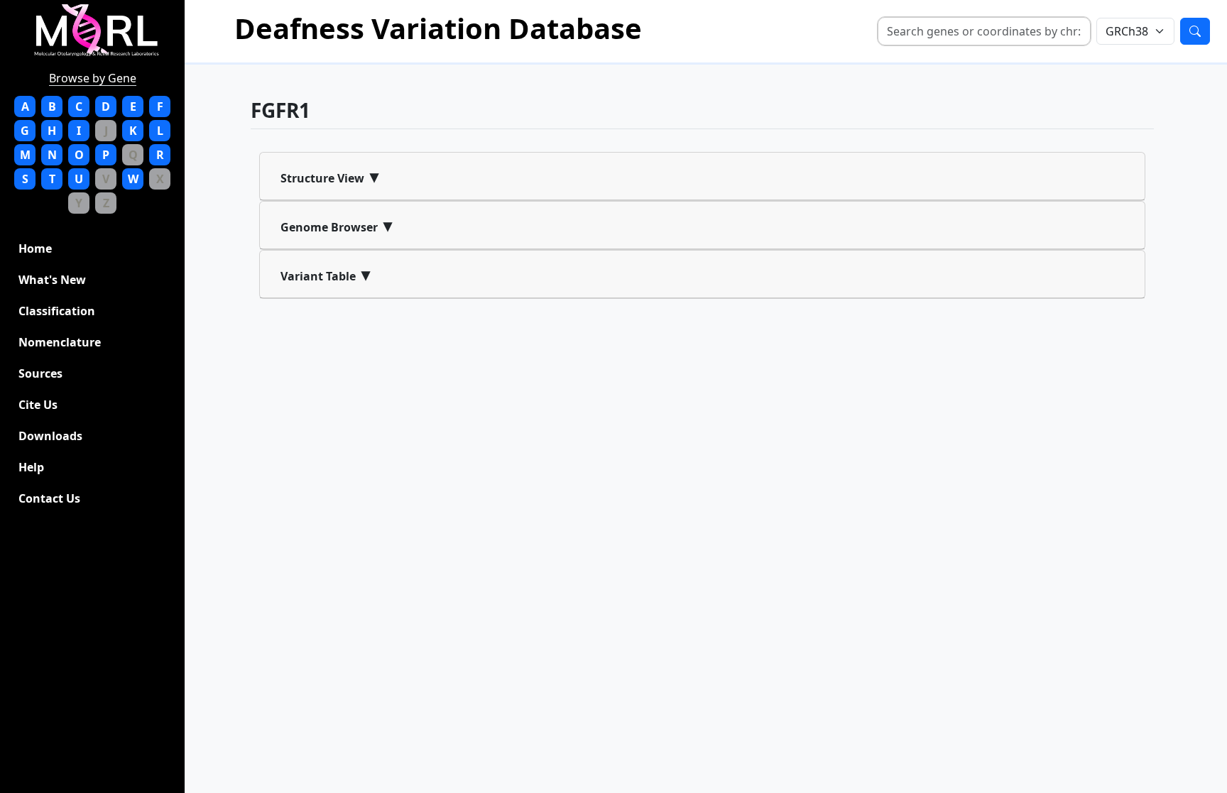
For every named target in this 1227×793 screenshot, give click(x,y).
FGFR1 (280, 110)
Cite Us (38, 404)
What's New (52, 280)
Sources (40, 373)
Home (35, 248)
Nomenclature (59, 342)
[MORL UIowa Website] (103, 30)
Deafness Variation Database (438, 28)
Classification (56, 311)
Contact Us (49, 498)
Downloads (50, 436)
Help (31, 467)
